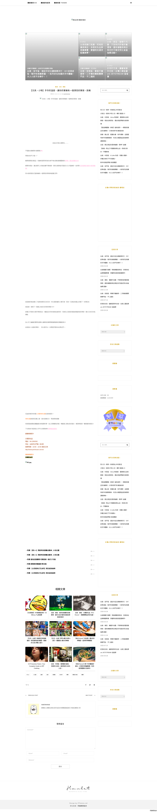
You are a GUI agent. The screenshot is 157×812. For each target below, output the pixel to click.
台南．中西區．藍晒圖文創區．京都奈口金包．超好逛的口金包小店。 (60, 666)
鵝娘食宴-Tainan (60, 3)
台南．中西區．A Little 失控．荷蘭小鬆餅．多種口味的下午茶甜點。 (114, 157)
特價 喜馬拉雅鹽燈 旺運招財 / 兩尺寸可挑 (41, 559)
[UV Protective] (36, 654)
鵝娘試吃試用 (45, 3)
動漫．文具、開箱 (60, 87)
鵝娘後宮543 (32, 3)
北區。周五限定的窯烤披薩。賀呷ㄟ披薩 (113, 144)
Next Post (89, 695)
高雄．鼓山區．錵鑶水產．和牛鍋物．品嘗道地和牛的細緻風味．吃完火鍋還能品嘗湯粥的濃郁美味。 (114, 138)
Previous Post (33, 695)
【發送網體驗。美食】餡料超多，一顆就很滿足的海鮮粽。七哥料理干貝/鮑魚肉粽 (114, 129)
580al (28, 674)
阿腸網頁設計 (82, 806)
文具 (48, 674)
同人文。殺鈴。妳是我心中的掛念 (111, 110)
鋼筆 (83, 674)
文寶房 (54, 674)
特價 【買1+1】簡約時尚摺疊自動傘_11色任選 (43, 550)
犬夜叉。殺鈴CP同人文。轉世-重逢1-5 (112, 113)
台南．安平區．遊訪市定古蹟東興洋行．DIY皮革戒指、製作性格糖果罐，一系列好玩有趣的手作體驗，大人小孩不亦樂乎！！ (114, 169)
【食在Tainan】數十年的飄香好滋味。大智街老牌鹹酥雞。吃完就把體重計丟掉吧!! (84, 666)
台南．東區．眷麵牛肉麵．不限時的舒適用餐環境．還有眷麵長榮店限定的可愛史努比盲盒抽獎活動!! (114, 283)
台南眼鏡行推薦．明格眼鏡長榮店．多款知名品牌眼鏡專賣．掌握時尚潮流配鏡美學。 (114, 271)
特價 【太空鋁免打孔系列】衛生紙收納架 (41, 568)
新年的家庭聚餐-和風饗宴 (108, 162)
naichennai (66, 94)
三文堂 (34, 674)
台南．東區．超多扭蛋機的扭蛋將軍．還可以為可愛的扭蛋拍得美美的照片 (60, 615)
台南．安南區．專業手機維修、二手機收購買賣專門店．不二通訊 (114, 295)
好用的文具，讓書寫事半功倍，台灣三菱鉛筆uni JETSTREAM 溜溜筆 (114, 305)
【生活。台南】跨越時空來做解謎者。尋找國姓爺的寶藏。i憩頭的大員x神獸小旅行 (36, 640)
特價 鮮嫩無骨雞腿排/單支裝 (37, 564)
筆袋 (68, 674)
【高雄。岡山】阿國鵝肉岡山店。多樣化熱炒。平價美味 (114, 150)
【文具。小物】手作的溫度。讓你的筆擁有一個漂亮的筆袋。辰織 (60, 90)
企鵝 (41, 674)
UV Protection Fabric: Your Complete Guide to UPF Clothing (36, 666)
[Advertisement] (60, 484)
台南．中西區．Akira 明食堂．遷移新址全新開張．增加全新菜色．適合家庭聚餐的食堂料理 (114, 120)
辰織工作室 (75, 674)
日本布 (61, 674)
